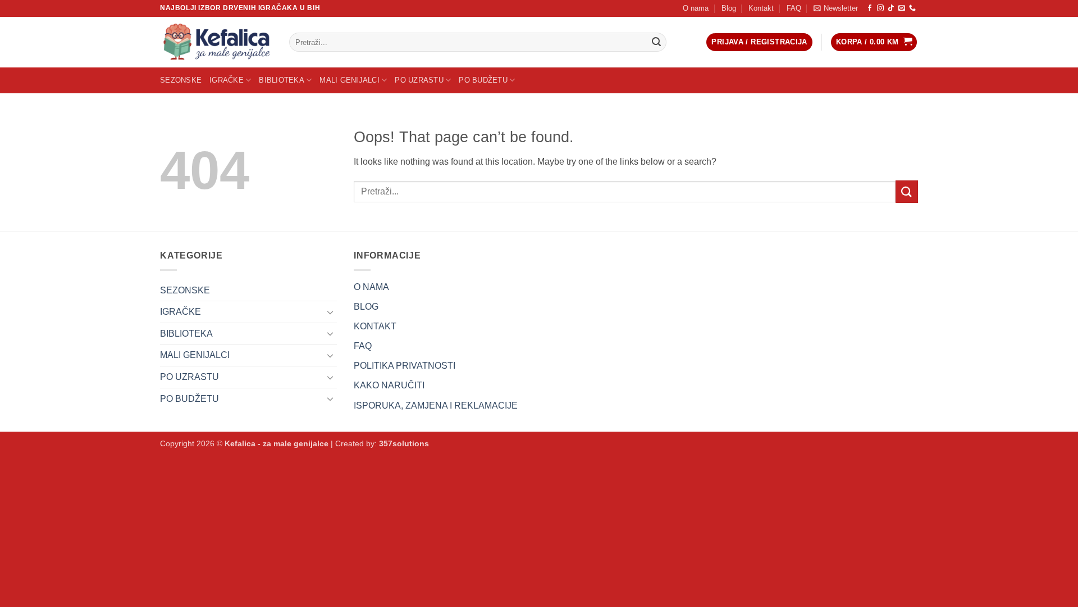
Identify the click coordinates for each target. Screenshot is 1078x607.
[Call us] (912, 8)
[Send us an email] (901, 8)
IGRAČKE (226, 80)
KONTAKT (375, 326)
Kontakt (761, 8)
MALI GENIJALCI (349, 80)
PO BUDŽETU (483, 80)
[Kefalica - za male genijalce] (216, 42)
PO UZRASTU (419, 80)
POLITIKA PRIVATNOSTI (404, 365)
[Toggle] (330, 312)
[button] (836, 8)
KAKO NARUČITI (389, 385)
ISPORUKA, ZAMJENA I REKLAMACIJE (436, 405)
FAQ (794, 8)
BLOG (366, 306)
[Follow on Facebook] (869, 8)
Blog (728, 8)
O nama (696, 8)
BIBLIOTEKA (281, 80)
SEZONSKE (181, 80)
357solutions (404, 443)
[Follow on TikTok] (891, 8)
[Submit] (656, 42)
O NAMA (371, 287)
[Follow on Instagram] (880, 8)
